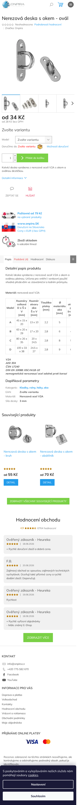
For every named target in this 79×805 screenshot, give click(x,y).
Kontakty (7, 704)
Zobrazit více (38, 637)
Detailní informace (12, 178)
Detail (11, 482)
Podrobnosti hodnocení (47, 24)
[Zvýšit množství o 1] (15, 156)
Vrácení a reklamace (14, 713)
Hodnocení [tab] (37, 259)
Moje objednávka (12, 722)
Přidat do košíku (35, 158)
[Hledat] (51, 4)
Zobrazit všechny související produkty (38, 501)
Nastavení (38, 784)
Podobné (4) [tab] (21, 259)
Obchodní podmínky (13, 718)
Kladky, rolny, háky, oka (34, 387)
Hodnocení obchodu (38, 520)
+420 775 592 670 (18, 669)
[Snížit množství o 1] (15, 160)
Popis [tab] (8, 259)
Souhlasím (38, 796)
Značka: (14, 28)
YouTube (12, 680)
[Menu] (70, 4)
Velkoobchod (9, 699)
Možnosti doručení (57, 146)
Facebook (13, 674)
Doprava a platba (12, 695)
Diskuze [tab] (50, 259)
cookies (33, 775)
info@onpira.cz (16, 664)
